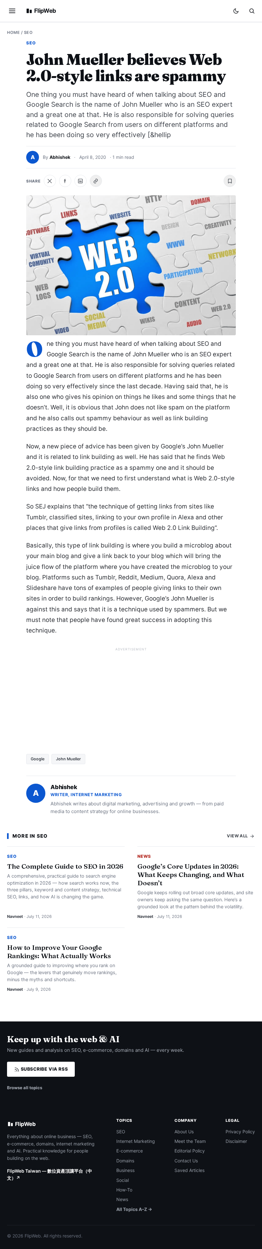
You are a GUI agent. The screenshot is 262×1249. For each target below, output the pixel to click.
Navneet (15, 916)
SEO (28, 32)
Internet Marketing (135, 1141)
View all (238, 835)
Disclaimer (236, 1141)
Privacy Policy (240, 1131)
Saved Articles (189, 1170)
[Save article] (230, 181)
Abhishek (60, 157)
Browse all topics (24, 1087)
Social (122, 1180)
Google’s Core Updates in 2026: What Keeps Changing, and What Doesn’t (190, 874)
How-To (124, 1189)
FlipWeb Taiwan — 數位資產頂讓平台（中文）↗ (49, 1174)
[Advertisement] (131, 698)
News (144, 856)
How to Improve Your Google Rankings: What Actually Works (59, 951)
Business (125, 1170)
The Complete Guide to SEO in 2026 (65, 866)
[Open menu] (12, 11)
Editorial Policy (189, 1150)
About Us (184, 1131)
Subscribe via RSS (43, 1069)
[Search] (252, 11)
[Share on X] (50, 181)
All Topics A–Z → (134, 1209)
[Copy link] (96, 181)
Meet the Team (190, 1141)
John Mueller (68, 758)
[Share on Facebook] (65, 181)
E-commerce (129, 1150)
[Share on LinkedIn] (80, 181)
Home (13, 32)
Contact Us (186, 1160)
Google (37, 758)
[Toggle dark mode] (236, 11)
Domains (125, 1160)
